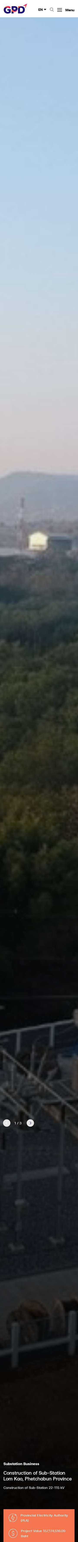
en (40, 9)
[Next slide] (30, 1123)
